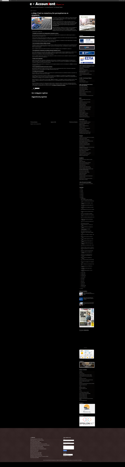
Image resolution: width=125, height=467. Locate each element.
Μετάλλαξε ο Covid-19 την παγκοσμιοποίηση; (87, 250)
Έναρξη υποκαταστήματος (82, 151)
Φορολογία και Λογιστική (82, 378)
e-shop (34, 89)
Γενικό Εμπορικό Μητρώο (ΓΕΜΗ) (84, 392)
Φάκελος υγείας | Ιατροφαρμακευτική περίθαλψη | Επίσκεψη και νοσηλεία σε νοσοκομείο (88, 298)
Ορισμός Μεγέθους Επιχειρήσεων (83, 142)
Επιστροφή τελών (81, 79)
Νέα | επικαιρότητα (81, 373)
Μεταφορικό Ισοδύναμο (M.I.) (83, 397)
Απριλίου (82, 282)
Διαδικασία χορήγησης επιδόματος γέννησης (85, 167)
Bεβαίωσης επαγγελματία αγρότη (83, 155)
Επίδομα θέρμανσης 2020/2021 (85, 223)
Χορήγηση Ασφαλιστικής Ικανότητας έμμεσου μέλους (86, 95)
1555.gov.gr (81, 100)
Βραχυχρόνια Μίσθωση (82, 387)
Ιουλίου (82, 278)
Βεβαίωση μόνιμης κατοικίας (83, 103)
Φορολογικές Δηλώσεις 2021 (83, 384)
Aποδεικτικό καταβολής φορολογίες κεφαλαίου (85, 74)
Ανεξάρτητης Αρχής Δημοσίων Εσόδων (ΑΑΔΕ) (85, 374)
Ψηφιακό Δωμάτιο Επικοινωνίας (83, 86)
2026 (81, 188)
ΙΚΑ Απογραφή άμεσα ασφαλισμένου (84, 130)
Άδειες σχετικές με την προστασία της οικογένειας (85, 178)
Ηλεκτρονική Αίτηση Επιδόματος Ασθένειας (85, 162)
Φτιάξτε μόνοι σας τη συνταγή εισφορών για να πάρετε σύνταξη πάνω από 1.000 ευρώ (88, 303)
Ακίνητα (80, 377)
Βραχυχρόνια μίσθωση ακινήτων (83, 69)
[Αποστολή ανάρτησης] (33, 88)
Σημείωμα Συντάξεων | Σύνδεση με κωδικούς (85, 91)
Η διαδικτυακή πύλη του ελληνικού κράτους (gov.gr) (86, 379)
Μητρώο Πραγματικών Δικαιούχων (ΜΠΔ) (35, 452)
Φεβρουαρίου (83, 285)
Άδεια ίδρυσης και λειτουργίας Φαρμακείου (85, 149)
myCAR (80, 75)
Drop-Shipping (81, 184)
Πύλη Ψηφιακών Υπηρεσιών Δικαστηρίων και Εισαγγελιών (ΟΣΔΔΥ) (39, 456)
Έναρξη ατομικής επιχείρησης (83, 138)
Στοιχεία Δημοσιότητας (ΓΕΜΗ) (34, 457)
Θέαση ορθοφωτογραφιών (82, 105)
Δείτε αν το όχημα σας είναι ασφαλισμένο (84, 128)
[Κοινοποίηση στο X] (37, 88)
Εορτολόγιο (85, 347)
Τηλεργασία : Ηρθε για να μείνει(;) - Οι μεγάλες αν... (87, 247)
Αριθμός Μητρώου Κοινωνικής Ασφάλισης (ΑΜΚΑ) (37, 440)
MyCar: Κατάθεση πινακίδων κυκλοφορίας (86, 199)
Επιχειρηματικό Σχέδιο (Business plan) (84, 143)
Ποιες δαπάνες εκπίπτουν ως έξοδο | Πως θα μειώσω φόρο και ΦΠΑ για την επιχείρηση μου (86, 147)
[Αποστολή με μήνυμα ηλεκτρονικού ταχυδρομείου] (35, 88)
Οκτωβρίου (82, 274)
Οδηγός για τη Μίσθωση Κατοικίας (84, 125)
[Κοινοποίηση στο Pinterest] (38, 88)
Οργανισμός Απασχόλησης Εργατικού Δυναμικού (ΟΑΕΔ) (86, 383)
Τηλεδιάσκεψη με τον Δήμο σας (83, 114)
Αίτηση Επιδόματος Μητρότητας (83, 89)
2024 (81, 191)
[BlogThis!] (36, 88)
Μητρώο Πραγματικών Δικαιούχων (84, 150)
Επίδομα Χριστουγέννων (82, 165)
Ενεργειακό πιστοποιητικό (82, 129)
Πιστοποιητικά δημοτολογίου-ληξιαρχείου (84, 108)
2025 (81, 190)
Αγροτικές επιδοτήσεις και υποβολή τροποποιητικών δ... (85, 229)
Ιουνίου (82, 279)
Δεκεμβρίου (82, 198)
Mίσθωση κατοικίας (82, 124)
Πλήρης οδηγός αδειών (82, 161)
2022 (81, 194)
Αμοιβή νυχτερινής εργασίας (83, 173)
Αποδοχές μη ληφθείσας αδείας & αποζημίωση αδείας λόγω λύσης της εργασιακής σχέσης (86, 169)
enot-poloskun (75, 460)
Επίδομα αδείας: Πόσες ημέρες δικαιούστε (84, 166)
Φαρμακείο (80, 382)
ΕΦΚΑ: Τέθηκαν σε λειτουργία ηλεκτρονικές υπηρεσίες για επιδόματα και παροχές (88, 293)
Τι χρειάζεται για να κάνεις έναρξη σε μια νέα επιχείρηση (86, 137)
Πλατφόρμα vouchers (82, 110)
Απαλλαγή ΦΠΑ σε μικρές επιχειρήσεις (84, 139)
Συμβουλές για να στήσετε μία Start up (84, 154)
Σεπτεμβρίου (83, 275)
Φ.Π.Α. (80, 389)
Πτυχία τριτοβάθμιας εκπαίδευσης (83, 113)
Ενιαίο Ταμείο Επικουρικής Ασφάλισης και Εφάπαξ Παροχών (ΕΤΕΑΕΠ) (39, 445)
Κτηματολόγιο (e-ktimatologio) (34, 450)
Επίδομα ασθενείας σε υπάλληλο (83, 179)
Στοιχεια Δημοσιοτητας (82, 80)
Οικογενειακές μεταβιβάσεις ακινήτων (84, 123)
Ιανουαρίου (82, 286)
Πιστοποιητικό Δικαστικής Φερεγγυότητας (84, 109)
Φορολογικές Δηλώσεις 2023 (83, 388)
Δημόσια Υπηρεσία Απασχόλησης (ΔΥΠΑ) (84, 393)
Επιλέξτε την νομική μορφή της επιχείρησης (86, 213)
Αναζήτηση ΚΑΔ (81, 68)
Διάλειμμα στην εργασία (82, 174)
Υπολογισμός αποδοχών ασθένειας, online (84, 133)
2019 (81, 288)
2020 (81, 197)
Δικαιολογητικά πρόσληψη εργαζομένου (84, 144)
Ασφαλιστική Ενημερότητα (82, 94)
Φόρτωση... (80, 331)
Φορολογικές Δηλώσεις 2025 (83, 400)
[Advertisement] (85, 12)
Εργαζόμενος (81, 372)
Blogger (81, 460)
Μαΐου (82, 281)
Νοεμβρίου (82, 272)
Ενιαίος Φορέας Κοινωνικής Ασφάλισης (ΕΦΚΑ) (36, 446)
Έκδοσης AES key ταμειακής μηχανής (84, 67)
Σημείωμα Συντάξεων (82, 90)
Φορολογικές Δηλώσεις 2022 (83, 394)
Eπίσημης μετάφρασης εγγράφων (83, 115)
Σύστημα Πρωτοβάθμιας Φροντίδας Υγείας (84, 99)
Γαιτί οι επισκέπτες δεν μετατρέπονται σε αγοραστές (86, 183)
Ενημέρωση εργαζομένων (82, 104)
